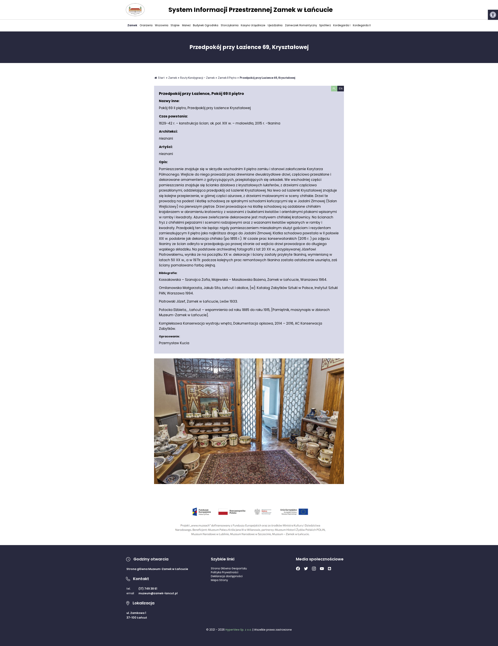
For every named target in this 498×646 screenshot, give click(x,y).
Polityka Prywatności (224, 572)
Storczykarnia (229, 25)
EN (340, 88)
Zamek (132, 25)
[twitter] (306, 569)
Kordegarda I (341, 25)
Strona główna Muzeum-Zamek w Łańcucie (157, 569)
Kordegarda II (362, 25)
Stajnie (175, 25)
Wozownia (161, 25)
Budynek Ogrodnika (205, 25)
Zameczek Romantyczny (301, 25)
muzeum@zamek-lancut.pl (158, 593)
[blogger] (329, 569)
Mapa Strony (219, 580)
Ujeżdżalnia (275, 25)
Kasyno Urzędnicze (253, 25)
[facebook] (298, 570)
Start (161, 77)
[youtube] (322, 569)
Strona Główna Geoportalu (229, 568)
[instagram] (314, 570)
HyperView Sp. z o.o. (238, 630)
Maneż (186, 25)
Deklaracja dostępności (227, 576)
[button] (493, 15)
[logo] (135, 10)
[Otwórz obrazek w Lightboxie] (249, 421)
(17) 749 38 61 (148, 589)
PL (334, 88)
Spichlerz (325, 25)
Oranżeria (146, 25)
